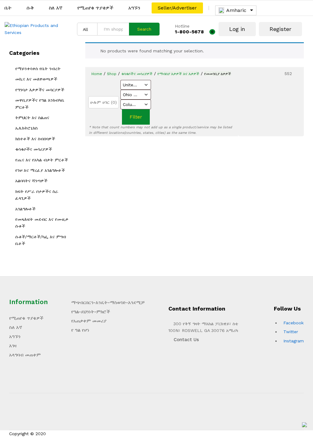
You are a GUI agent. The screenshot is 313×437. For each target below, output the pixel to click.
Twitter (290, 331)
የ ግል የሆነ (80, 330)
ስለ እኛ (55, 8)
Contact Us (185, 339)
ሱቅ (30, 8)
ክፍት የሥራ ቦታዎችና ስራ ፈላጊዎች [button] (36, 195)
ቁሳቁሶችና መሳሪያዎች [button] (33, 149)
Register (280, 29)
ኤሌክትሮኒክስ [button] (26, 128)
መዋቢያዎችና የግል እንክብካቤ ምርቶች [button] (39, 103)
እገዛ (13, 345)
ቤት (8, 8)
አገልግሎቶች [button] (25, 208)
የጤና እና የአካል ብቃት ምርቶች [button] (41, 159)
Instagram (293, 340)
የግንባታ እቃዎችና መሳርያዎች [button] (39, 89)
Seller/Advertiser (177, 8)
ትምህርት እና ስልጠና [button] (32, 117)
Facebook (293, 322)
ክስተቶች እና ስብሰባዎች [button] (35, 138)
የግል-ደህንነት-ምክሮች (90, 312)
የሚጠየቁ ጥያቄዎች (95, 8)
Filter (136, 117)
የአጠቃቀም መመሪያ (88, 321)
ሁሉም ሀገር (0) (103, 102)
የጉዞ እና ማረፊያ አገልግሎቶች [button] (40, 170)
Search (144, 29)
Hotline (182, 26)
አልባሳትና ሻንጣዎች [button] (31, 180)
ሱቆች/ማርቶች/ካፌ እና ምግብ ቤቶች (40, 240)
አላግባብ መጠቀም (25, 355)
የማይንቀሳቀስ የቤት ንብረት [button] (38, 68)
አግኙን (134, 8)
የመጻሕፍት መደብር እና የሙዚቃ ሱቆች (41, 222)
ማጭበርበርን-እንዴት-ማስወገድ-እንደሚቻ (108, 302)
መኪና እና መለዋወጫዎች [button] (36, 79)
